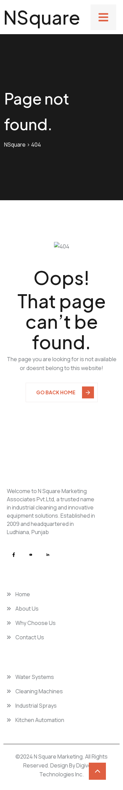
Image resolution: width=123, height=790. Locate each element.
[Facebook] (13, 555)
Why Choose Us (35, 623)
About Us (26, 608)
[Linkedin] (48, 555)
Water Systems (34, 677)
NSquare (41, 17)
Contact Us (29, 637)
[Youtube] (31, 555)
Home (22, 594)
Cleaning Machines (38, 691)
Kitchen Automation (39, 720)
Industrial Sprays (35, 705)
